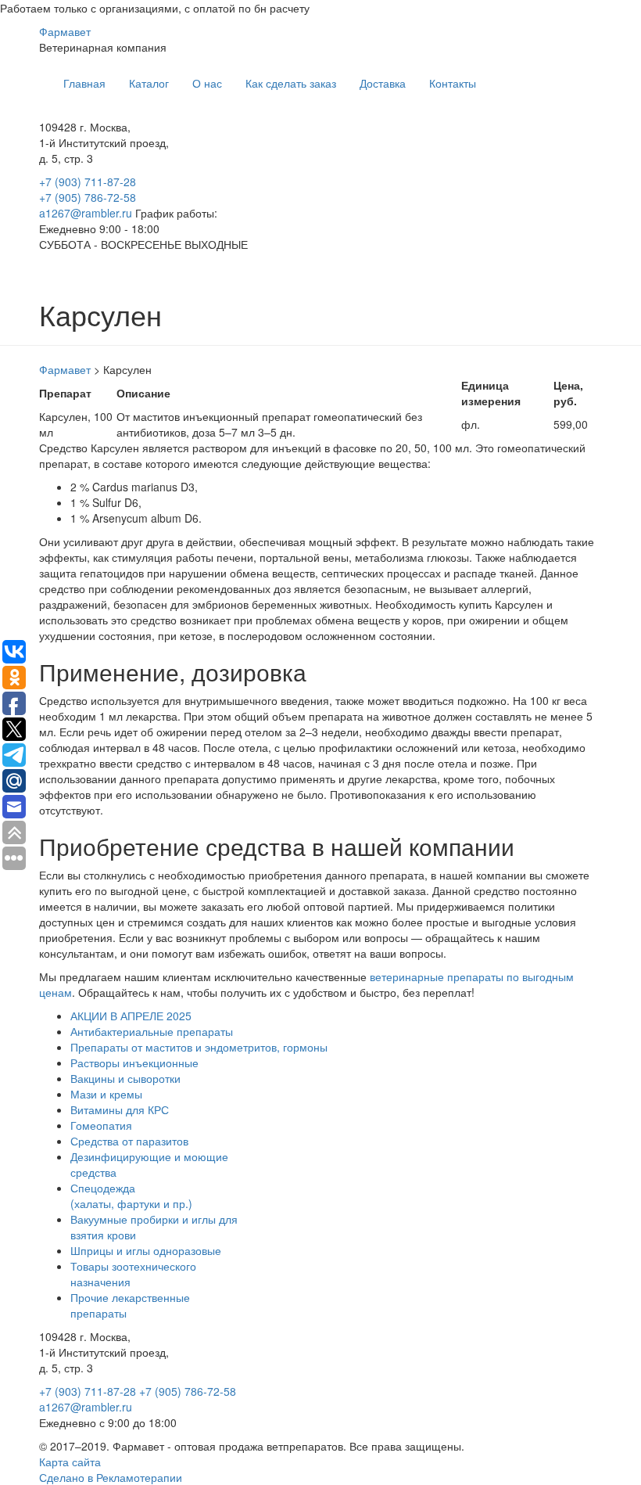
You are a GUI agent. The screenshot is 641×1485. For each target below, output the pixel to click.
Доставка (383, 83)
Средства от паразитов (129, 1141)
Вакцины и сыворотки (125, 1078)
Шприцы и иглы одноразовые (145, 1250)
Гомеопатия (101, 1125)
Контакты (452, 83)
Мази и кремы (106, 1094)
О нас (207, 83)
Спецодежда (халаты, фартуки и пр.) (131, 1195)
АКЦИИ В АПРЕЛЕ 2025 (131, 1015)
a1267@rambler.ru (87, 213)
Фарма (65, 31)
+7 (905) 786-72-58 (87, 197)
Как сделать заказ (290, 83)
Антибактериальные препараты (151, 1031)
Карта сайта (70, 1461)
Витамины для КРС (119, 1109)
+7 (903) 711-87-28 (87, 181)
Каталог (149, 83)
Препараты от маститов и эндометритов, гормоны (199, 1047)
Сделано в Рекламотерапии (110, 1477)
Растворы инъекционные (134, 1062)
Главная (84, 83)
